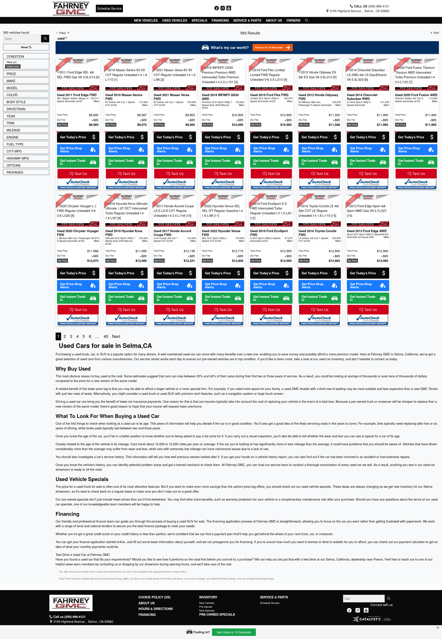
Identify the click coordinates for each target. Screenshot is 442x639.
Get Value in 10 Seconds (234, 632)
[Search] (45, 38)
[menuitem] (27, 62)
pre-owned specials (75, 499)
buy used (101, 376)
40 (106, 336)
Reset (25, 47)
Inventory (208, 597)
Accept (324, 616)
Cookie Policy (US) (154, 597)
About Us (146, 603)
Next (116, 336)
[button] (146, 20)
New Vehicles (206, 603)
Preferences (266, 616)
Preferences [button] (125, 618)
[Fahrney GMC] (71, 8)
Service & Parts (274, 597)
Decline (295, 616)
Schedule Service (109, 8)
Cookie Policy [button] (197, 614)
